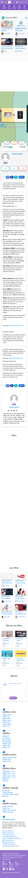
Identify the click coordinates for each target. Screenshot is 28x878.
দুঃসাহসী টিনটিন (7, 33)
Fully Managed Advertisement (10, 846)
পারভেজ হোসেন (17, 154)
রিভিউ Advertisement (7, 840)
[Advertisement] (14, 76)
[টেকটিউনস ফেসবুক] (3, 869)
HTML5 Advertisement (8, 835)
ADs (24, 8)
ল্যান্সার (14, 8)
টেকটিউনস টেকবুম (6, 720)
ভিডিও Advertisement (8, 833)
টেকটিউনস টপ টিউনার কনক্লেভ (9, 757)
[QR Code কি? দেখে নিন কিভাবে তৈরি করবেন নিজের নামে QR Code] (7, 607)
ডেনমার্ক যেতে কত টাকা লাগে (15, 358)
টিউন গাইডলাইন (6, 791)
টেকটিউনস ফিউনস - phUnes (9, 777)
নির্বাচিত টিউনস (5, 779)
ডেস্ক (9, 8)
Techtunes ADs (8, 819)
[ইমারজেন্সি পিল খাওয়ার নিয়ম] (7, 634)
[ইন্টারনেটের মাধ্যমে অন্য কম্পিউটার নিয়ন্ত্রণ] (21, 24)
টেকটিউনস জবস (6, 726)
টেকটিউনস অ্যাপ (17, 865)
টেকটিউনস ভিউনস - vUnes (8, 773)
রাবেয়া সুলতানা (21, 601)
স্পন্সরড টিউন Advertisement (9, 836)
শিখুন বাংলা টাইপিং (6, 740)
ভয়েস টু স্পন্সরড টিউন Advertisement (11, 838)
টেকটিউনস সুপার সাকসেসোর (9, 810)
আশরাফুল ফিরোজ (7, 601)
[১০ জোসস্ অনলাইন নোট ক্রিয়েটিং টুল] (7, 24)
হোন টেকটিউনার (6, 738)
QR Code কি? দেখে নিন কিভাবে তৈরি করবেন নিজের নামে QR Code (7, 614)
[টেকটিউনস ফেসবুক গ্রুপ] (7, 869)
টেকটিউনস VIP (6, 808)
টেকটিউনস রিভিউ (6, 718)
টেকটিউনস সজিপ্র (6, 745)
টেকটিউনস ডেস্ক (6, 717)
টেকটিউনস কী (5, 736)
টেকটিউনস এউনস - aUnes (8, 775)
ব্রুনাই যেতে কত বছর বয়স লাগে (16, 325)
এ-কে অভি (20, 585)
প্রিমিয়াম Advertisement (8, 842)
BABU (5, 51)
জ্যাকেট (4, 8)
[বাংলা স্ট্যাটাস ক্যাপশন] (20, 634)
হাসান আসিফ (6, 585)
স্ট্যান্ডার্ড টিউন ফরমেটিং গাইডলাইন (10, 794)
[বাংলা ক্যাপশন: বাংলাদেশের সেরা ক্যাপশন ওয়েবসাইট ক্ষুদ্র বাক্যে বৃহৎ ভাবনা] (20, 654)
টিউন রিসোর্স (5, 796)
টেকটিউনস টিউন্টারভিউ (7, 806)
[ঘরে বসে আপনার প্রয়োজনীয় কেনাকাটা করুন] (21, 592)
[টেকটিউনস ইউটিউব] (13, 869)
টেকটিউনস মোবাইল (11, 865)
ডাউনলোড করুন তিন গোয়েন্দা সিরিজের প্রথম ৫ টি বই (6, 583)
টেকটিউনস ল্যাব (6, 722)
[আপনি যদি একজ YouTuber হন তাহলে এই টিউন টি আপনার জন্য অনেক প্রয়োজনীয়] (21, 576)
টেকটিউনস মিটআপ (6, 759)
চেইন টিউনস (5, 781)
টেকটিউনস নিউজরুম (7, 724)
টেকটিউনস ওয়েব (4, 865)
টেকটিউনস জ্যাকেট (6, 715)
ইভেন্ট (19, 8)
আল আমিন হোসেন (21, 616)
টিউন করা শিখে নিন (6, 742)
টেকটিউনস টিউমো (6, 761)
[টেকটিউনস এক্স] (10, 869)
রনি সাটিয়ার (20, 51)
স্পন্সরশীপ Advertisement (8, 844)
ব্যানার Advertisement (7, 831)
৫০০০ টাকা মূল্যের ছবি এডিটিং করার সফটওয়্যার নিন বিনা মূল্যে (7, 48)
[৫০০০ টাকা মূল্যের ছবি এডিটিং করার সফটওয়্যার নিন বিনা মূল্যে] (7, 41)
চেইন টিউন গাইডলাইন (7, 792)
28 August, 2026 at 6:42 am (15, 683)
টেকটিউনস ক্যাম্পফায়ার (7, 812)
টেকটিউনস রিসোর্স (6, 744)
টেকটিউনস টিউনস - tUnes (8, 771)
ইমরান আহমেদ (7, 616)
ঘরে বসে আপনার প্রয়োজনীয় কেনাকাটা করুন (20, 598)
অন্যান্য (10, 147)
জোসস (22, 177)
